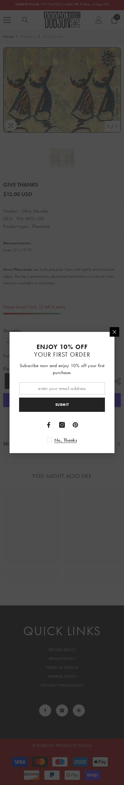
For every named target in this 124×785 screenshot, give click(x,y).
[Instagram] (62, 425)
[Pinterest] (75, 425)
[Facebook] (48, 425)
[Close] (114, 332)
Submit (62, 404)
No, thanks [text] (65, 440)
